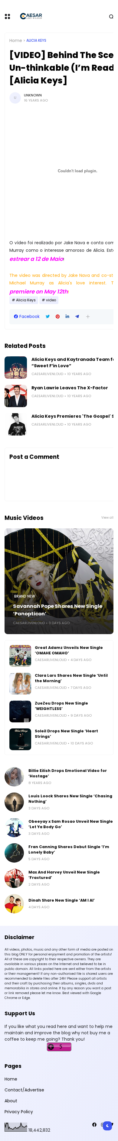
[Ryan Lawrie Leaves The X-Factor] (16, 396)
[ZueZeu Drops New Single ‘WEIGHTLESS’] (20, 711)
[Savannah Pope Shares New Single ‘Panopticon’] (59, 581)
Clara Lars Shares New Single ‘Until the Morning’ (71, 678)
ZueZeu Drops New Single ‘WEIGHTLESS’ (61, 706)
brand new (24, 596)
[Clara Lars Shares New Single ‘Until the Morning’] (20, 684)
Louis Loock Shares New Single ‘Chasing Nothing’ (70, 798)
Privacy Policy (19, 1112)
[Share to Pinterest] (58, 316)
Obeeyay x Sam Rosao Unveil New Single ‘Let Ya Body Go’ (70, 824)
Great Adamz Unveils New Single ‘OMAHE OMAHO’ (69, 650)
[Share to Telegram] (77, 316)
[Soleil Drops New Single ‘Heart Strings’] (20, 739)
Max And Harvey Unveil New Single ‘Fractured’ (64, 875)
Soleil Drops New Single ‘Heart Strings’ (66, 733)
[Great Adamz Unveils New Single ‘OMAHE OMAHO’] (20, 656)
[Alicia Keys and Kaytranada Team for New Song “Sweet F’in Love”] (16, 367)
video (51, 300)
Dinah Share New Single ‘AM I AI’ (61, 900)
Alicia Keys (36, 40)
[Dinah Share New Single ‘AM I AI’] (14, 903)
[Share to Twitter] (48, 316)
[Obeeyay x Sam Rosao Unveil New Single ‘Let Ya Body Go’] (14, 827)
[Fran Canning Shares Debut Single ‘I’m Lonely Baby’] (14, 853)
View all (107, 517)
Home (15, 40)
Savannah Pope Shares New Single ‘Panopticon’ (57, 610)
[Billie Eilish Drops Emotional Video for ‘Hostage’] (14, 776)
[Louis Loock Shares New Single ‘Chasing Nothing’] (14, 802)
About (11, 1101)
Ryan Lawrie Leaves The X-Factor (69, 388)
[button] (88, 316)
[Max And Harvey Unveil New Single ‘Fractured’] (14, 878)
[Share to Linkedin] (67, 316)
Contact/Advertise (24, 1090)
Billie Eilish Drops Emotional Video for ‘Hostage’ (67, 773)
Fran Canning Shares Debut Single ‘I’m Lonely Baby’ (68, 849)
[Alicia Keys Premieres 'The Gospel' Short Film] (16, 424)
